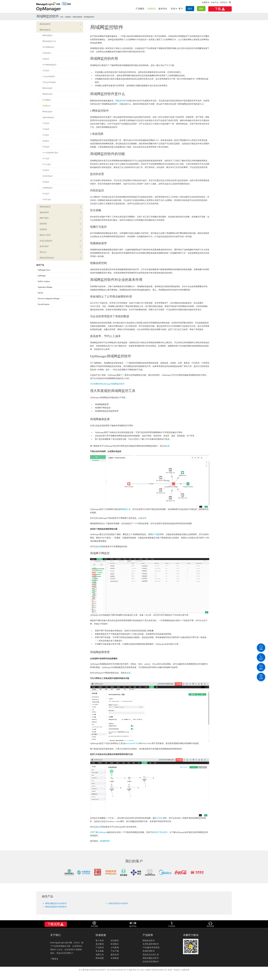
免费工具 (100, 954)
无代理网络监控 (48, 47)
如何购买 (115, 940)
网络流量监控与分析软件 (56, 903)
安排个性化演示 (161, 832)
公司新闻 (115, 947)
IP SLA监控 (46, 164)
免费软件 (206, 2)
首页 (61, 17)
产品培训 (100, 947)
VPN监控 (45, 123)
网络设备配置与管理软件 (56, 907)
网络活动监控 (47, 88)
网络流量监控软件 (151, 958)
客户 (181, 8)
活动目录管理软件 (151, 961)
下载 (218, 9)
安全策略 (100, 951)
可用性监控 (46, 53)
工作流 (159, 818)
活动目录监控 (47, 176)
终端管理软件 (149, 951)
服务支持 (115, 954)
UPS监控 (45, 135)
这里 (168, 446)
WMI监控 (45, 129)
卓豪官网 (185, 969)
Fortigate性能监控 (48, 76)
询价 (201, 8)
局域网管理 (105, 841)
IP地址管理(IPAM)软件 (118, 903)
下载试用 (53, 924)
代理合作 (223, 2)
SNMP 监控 (46, 199)
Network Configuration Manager (48, 299)
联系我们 (115, 944)
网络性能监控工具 (49, 41)
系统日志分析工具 (151, 954)
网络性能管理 (77, 17)
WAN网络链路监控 (49, 65)
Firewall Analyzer (43, 304)
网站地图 (100, 958)
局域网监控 (46, 106)
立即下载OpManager (98, 832)
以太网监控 (46, 100)
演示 (190, 8)
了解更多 (54, 958)
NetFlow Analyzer (44, 281)
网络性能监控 (47, 35)
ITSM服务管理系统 (151, 947)
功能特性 (151, 8)
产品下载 (115, 951)
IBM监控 (45, 141)
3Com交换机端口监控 (50, 153)
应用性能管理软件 (151, 944)
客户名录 (100, 940)
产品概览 (140, 8)
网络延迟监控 (47, 112)
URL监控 (45, 170)
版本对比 (163, 8)
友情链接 (115, 958)
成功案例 (100, 944)
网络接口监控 (47, 94)
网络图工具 (126, 509)
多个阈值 (156, 534)
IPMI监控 (45, 147)
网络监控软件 (121, 101)
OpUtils (40, 293)
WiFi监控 (45, 194)
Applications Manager (45, 287)
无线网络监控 (47, 188)
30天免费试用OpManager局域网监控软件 (107, 384)
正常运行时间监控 (49, 82)
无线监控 (45, 182)
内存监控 (45, 59)
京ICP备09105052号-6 (117, 969)
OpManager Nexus (44, 270)
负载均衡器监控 (48, 117)
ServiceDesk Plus (132, 743)
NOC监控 (45, 158)
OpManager (42, 276)
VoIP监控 (45, 71)
